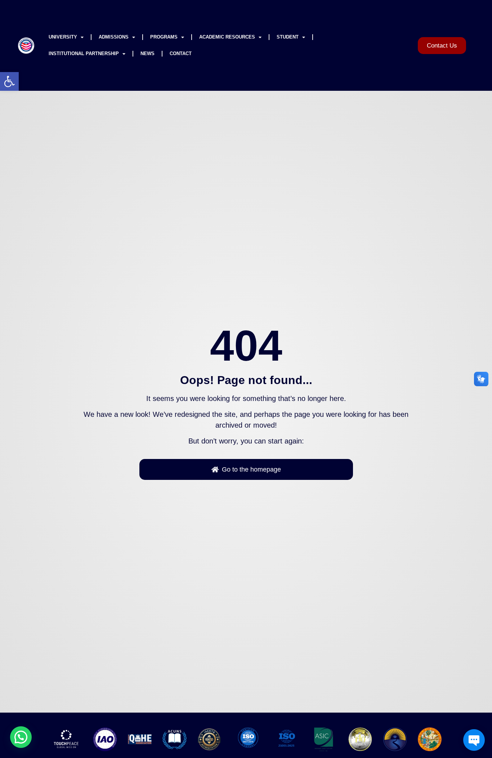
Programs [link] (164, 37)
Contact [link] (181, 53)
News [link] (147, 53)
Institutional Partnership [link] (84, 53)
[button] (21, 737)
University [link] (63, 37)
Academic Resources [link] (227, 37)
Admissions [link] (114, 37)
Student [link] (288, 37)
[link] (9, 81)
